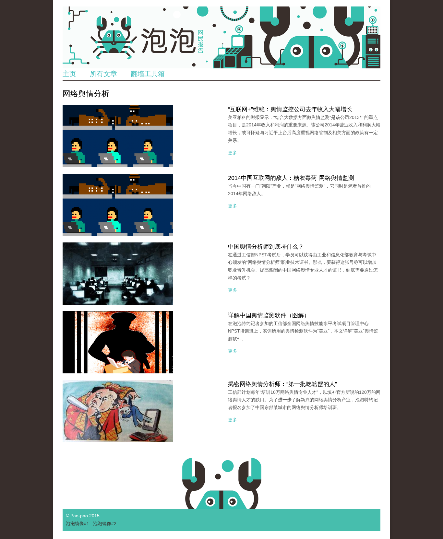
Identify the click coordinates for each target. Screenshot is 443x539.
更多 (232, 152)
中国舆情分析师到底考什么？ (266, 246)
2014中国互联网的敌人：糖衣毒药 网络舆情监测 (291, 178)
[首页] (221, 37)
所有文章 (103, 73)
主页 (69, 73)
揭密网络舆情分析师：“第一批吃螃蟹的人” (282, 384)
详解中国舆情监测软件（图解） (269, 315)
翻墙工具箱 (148, 73)
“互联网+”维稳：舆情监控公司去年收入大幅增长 (290, 109)
